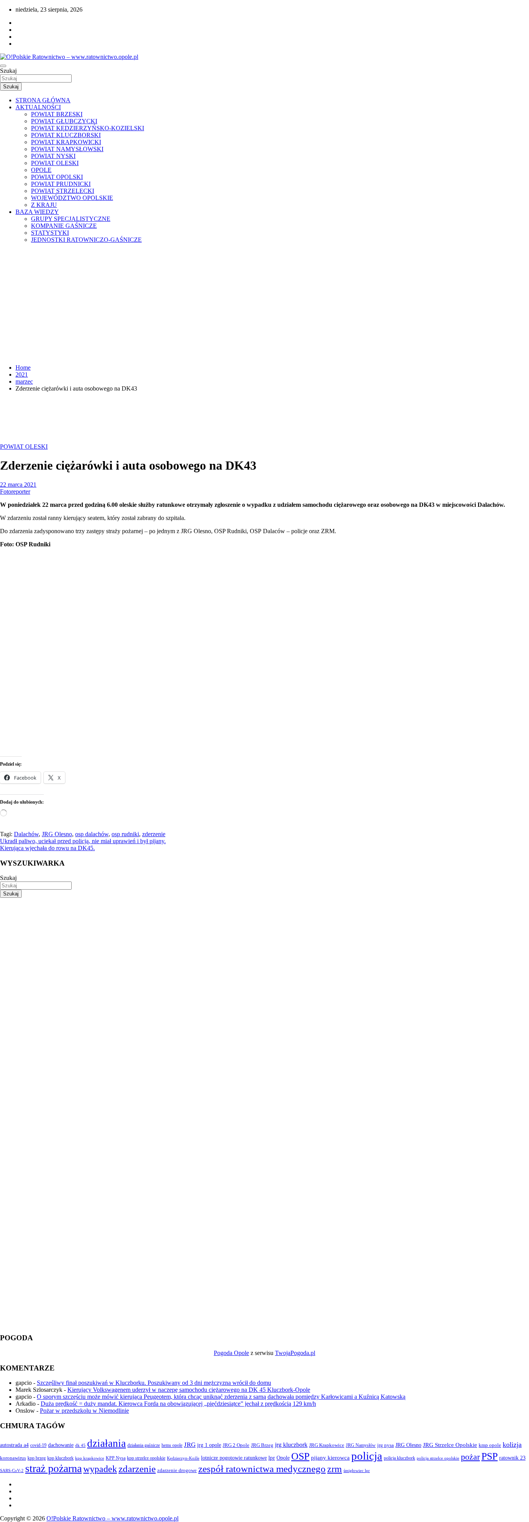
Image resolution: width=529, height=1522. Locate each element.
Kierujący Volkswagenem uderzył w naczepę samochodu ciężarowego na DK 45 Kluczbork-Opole (188, 1389)
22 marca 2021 (18, 484)
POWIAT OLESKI (55, 163)
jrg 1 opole (209, 1445)
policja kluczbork (399, 1458)
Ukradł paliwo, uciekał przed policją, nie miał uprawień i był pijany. (83, 841)
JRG (190, 1444)
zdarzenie (137, 1468)
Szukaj (8, 70)
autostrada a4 (14, 1445)
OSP (300, 1456)
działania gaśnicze (143, 1445)
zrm (334, 1469)
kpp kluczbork (60, 1458)
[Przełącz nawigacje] (3, 66)
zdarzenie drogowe (177, 1470)
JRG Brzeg (262, 1445)
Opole (283, 1458)
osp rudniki (125, 834)
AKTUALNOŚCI (38, 107)
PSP (489, 1456)
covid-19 (38, 1445)
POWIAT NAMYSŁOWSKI (67, 149)
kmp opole (490, 1445)
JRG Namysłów (361, 1445)
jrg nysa (385, 1445)
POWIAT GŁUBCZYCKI (64, 121)
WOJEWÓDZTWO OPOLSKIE (72, 198)
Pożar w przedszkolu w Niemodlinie (84, 1410)
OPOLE (41, 170)
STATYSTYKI (50, 232)
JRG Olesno (57, 834)
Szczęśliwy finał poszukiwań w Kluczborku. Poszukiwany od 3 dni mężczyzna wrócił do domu (154, 1382)
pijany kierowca (330, 1458)
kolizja (512, 1444)
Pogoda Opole (231, 1353)
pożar (470, 1457)
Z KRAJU (44, 204)
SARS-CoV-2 (12, 1470)
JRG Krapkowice (326, 1445)
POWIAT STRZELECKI (62, 191)
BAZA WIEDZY (37, 211)
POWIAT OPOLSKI (57, 177)
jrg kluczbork (291, 1444)
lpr (271, 1458)
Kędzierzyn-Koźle (183, 1458)
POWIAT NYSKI (53, 156)
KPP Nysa (115, 1458)
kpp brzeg (36, 1458)
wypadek (100, 1468)
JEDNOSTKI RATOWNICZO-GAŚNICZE (86, 239)
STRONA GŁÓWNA (42, 100)
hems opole (171, 1445)
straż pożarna (53, 1468)
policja (366, 1456)
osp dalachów (91, 834)
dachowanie (61, 1445)
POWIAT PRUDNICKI (61, 184)
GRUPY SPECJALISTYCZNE (70, 218)
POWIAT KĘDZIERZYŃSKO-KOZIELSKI (87, 128)
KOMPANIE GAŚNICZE (64, 225)
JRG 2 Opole (236, 1445)
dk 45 (80, 1445)
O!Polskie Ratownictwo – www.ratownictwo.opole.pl (112, 1518)
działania (106, 1443)
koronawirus (13, 1458)
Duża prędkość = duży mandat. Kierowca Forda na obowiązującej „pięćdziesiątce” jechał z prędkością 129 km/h (178, 1403)
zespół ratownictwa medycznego (262, 1468)
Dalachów (26, 834)
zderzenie (153, 834)
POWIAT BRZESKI (56, 114)
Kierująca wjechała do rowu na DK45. (47, 848)
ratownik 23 (512, 1458)
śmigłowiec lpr (357, 1470)
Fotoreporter (15, 491)
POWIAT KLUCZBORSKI (66, 135)
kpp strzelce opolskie (146, 1458)
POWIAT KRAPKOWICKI (66, 142)
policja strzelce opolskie (438, 1458)
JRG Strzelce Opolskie (450, 1445)
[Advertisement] (264, 304)
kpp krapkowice (89, 1458)
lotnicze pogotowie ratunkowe (234, 1458)
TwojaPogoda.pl (295, 1353)
